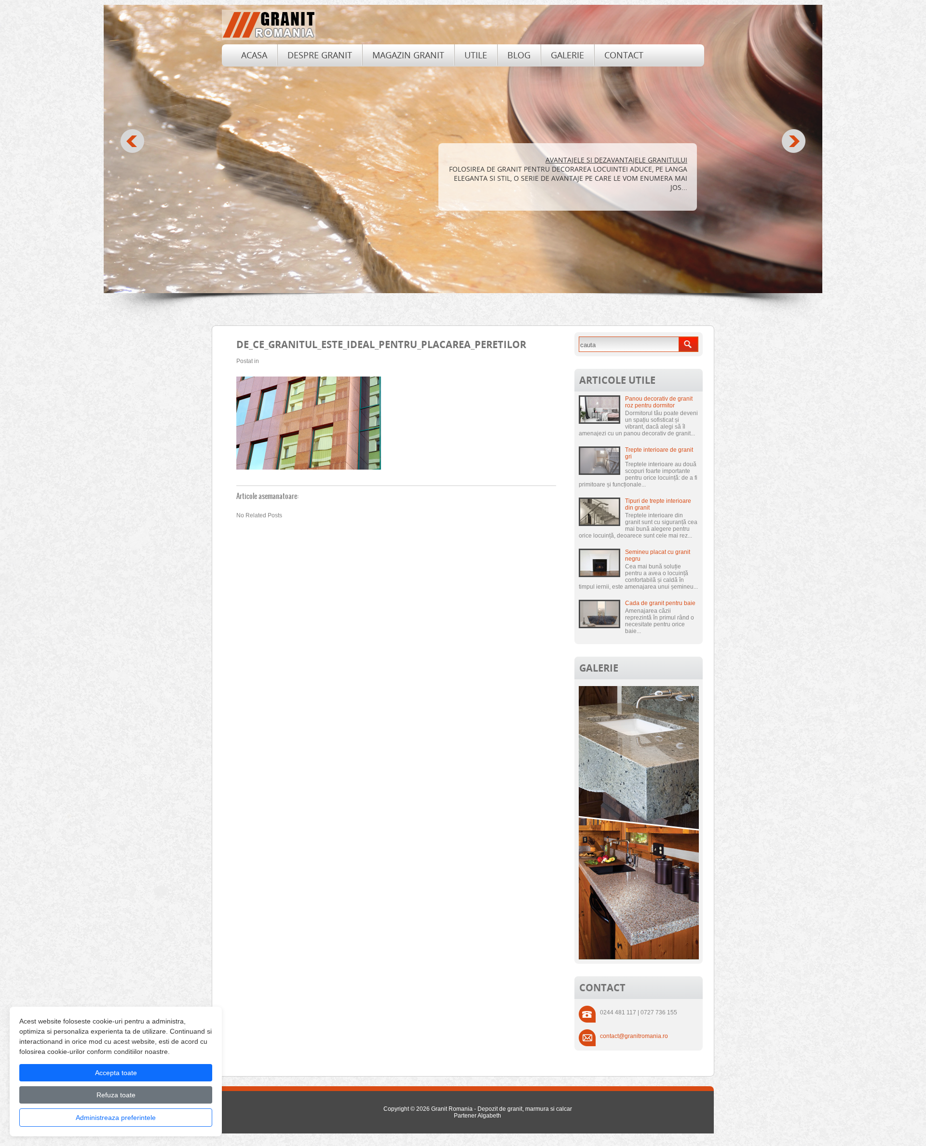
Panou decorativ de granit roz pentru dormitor (659, 402)
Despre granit (319, 55)
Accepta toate (116, 1073)
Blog (519, 55)
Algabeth (489, 1115)
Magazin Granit (408, 55)
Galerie (567, 55)
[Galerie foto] (639, 957)
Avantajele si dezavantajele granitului (616, 159)
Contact (623, 55)
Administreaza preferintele (116, 1117)
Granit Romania (452, 1109)
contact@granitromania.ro (634, 1036)
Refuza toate (116, 1095)
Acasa (254, 55)
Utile (475, 55)
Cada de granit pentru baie (660, 603)
